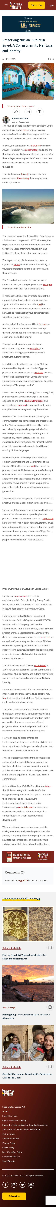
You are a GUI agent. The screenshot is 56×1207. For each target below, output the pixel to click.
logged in (23, 880)
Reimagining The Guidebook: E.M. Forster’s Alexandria (26, 1016)
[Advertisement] (25, 563)
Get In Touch (8, 1134)
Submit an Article (10, 1138)
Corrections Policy (11, 1156)
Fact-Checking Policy (12, 1152)
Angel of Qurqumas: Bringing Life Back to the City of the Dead (27, 1075)
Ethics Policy (8, 1147)
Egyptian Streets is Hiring (14, 1120)
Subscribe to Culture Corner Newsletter (21, 1129)
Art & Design (8, 1007)
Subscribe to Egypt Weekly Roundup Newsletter (25, 1125)
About (5, 1111)
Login (50, 5)
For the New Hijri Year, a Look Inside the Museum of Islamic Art (24, 956)
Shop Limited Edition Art (13, 1107)
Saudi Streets (8, 1161)
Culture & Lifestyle (11, 948)
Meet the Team (9, 1116)
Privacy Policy (8, 1143)
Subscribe (36, 5)
